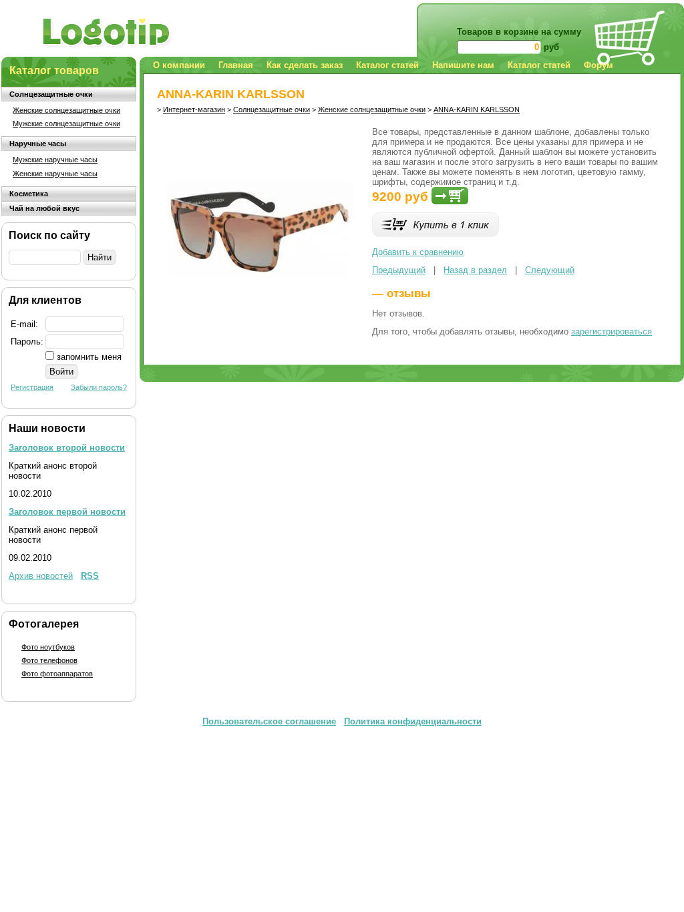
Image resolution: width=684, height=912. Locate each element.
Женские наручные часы (55, 174)
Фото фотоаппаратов (57, 674)
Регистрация (32, 387)
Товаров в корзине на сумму (519, 32)
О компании (179, 65)
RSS (90, 576)
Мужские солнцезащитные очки (66, 124)
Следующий (549, 270)
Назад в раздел (475, 270)
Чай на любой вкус (44, 208)
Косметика (28, 194)
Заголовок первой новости (67, 512)
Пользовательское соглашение (269, 721)
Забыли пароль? (99, 387)
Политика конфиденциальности (413, 721)
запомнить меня (89, 357)
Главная (235, 65)
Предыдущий (398, 270)
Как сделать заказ (305, 65)
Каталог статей (387, 65)
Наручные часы (37, 144)
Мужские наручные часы (55, 160)
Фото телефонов (49, 660)
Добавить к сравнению (418, 252)
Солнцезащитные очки (51, 94)
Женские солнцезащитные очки (66, 110)
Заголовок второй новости (67, 448)
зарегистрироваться (611, 331)
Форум (598, 65)
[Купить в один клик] (435, 234)
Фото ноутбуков (48, 647)
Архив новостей (41, 576)
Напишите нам (463, 65)
